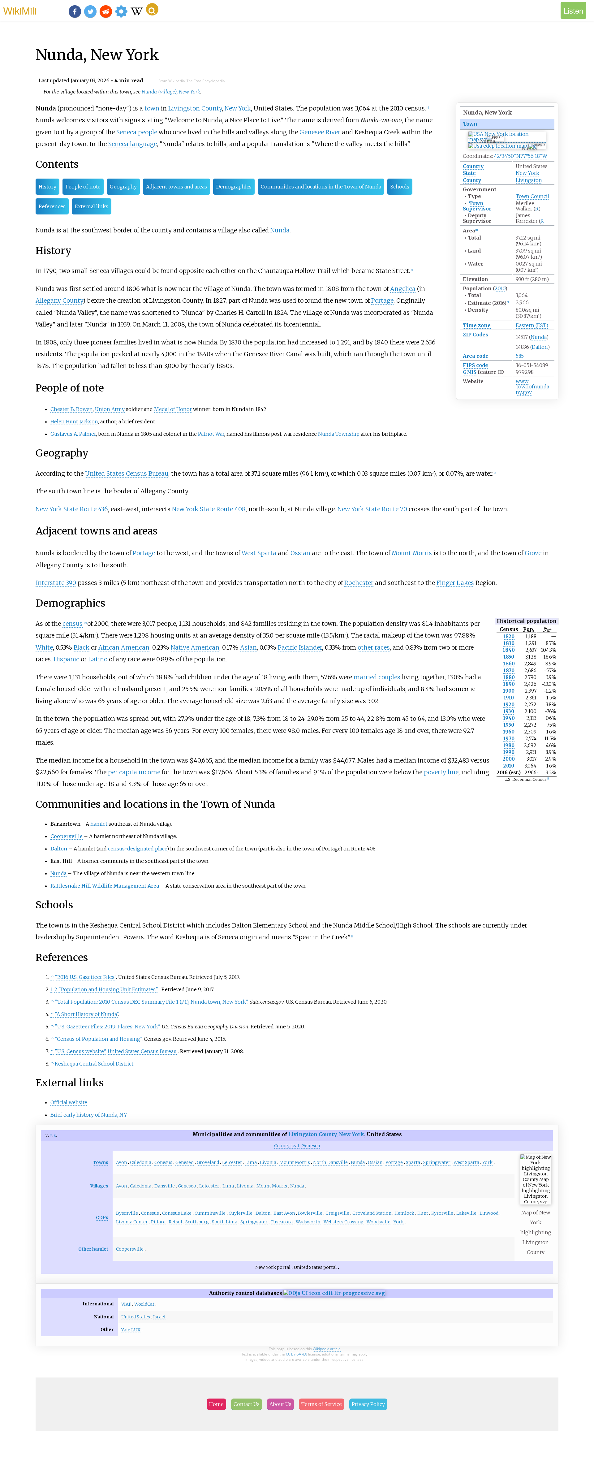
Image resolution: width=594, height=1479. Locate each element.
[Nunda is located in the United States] (502, 146)
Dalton (540, 347)
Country (473, 166)
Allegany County (59, 300)
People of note (83, 187)
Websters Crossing (344, 1222)
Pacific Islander (300, 647)
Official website (68, 1102)
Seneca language (132, 144)
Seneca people (136, 132)
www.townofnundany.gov (532, 386)
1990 (508, 752)
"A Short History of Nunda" (86, 1014)
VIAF (126, 1304)
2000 (509, 759)
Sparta (413, 1162)
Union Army (110, 409)
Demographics (234, 187)
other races (374, 647)
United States (135, 1317)
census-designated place (137, 848)
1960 (508, 732)
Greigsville (337, 1213)
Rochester (358, 582)
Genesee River (319, 132)
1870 (508, 670)
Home (216, 1404)
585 (520, 356)
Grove (533, 553)
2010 (500, 288)
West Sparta (259, 553)
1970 (508, 739)
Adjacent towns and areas (176, 187)
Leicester (232, 1162)
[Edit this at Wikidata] (334, 1293)
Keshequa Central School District (94, 1064)
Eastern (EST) (532, 325)
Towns (100, 1162)
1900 (508, 691)
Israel (159, 1317)
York (487, 1162)
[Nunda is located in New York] (507, 139)
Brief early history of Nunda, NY (88, 1115)
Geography (123, 187)
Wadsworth (308, 1222)
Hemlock (404, 1213)
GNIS (469, 372)
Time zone (477, 325)
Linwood (489, 1213)
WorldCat (144, 1304)
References (52, 206)
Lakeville (466, 1213)
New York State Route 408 (209, 509)
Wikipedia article (327, 1348)
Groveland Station (371, 1213)
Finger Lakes (455, 582)
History (47, 187)
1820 (508, 636)
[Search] (152, 9)
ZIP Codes (475, 334)
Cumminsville (210, 1213)
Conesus (163, 1162)
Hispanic (66, 659)
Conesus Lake (177, 1213)
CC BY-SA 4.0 (296, 1354)
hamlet (98, 824)
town (151, 108)
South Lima (224, 1222)
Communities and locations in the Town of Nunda (321, 187)
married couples (377, 677)
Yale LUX (130, 1330)
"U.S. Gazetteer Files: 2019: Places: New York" (107, 1026)
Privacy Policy (368, 1404)
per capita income (134, 772)
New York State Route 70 (372, 509)
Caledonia (140, 1162)
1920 (508, 704)
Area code (476, 356)
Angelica (402, 288)
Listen (573, 10)
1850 (508, 657)
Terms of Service (321, 1404)
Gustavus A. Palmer (73, 434)
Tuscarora (282, 1222)
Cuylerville (240, 1213)
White (44, 647)
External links (91, 206)
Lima (251, 1162)
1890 (509, 684)
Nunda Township (338, 434)
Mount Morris (412, 553)
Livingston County (195, 108)
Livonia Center (132, 1222)
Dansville (164, 1186)
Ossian (300, 553)
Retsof (175, 1222)
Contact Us (247, 1404)
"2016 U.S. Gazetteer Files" (85, 977)
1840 (509, 650)
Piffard (158, 1222)
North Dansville (330, 1162)
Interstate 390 (56, 582)
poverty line (441, 772)
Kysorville (442, 1213)
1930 (508, 711)
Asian (248, 647)
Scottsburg (197, 1222)
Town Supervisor (477, 206)
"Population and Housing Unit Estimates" (108, 989)
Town (470, 124)
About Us (280, 1404)
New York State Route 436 (72, 509)
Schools (399, 187)
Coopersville (66, 836)
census (72, 623)
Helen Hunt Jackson (74, 421)
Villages (99, 1186)
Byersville (127, 1213)
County (472, 180)
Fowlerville (310, 1213)
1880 (509, 677)
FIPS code (475, 365)
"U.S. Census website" (80, 1051)
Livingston (529, 180)
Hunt (422, 1213)
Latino (97, 659)
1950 (508, 725)
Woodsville (378, 1222)
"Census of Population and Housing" (98, 1039)
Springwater (436, 1162)
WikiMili (20, 10)
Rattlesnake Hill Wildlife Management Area (104, 886)
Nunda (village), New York (171, 92)
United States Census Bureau (126, 473)
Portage (382, 300)
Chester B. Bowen (71, 409)
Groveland (208, 1162)
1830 (508, 643)
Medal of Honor (173, 409)
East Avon (284, 1213)
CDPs (102, 1217)
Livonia (268, 1162)
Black (81, 647)
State (469, 173)
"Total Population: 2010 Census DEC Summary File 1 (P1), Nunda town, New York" (151, 1002)
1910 (509, 698)
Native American (195, 647)
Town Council (532, 196)
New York (527, 173)
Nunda (538, 337)
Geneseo (184, 1162)
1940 (509, 718)
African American (123, 647)
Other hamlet (93, 1249)
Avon (121, 1162)
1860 (509, 664)
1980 (508, 745)
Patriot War (211, 434)
